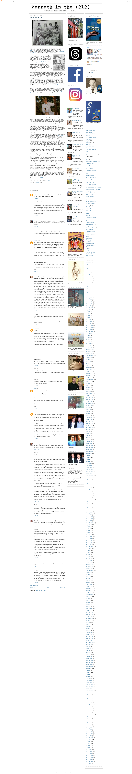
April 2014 (88, 556)
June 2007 (88, 720)
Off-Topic (88, 205)
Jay (34, 192)
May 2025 (88, 292)
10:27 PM (36, 501)
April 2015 (88, 532)
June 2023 (88, 337)
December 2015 (89, 517)
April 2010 (88, 652)
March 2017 (88, 487)
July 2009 (88, 670)
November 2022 (89, 351)
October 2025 (89, 282)
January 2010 (89, 658)
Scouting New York (90, 227)
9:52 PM (36, 438)
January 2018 (89, 467)
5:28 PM (36, 365)
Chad (35, 219)
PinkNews (88, 213)
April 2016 (88, 509)
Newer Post (32, 587)
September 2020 (89, 403)
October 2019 (89, 425)
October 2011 (89, 616)
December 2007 (89, 708)
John (35, 518)
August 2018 (89, 453)
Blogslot (88, 140)
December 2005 (89, 755)
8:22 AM (36, 557)
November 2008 (89, 686)
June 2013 (88, 576)
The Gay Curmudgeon (91, 170)
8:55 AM (36, 526)
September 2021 (89, 379)
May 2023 (88, 339)
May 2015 (88, 530)
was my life (60, 135)
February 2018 (89, 465)
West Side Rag (89, 255)
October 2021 (89, 377)
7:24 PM (36, 385)
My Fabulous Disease (91, 201)
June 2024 (88, 313)
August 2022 (89, 357)
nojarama (36, 274)
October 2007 (89, 712)
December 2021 (89, 373)
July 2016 (88, 503)
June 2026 (88, 266)
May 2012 (88, 602)
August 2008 (89, 692)
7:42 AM (36, 198)
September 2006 (89, 737)
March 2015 (88, 534)
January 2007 (89, 730)
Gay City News (89, 168)
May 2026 (88, 268)
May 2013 (88, 578)
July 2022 (88, 359)
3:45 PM (36, 356)
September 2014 (89, 546)
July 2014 (88, 550)
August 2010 (89, 644)
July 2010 (88, 646)
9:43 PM (36, 582)
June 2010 (88, 648)
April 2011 (88, 628)
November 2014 (89, 542)
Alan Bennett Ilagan (90, 130)
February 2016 (89, 513)
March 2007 (88, 726)
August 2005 (89, 763)
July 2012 (88, 598)
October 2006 (89, 735)
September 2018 (89, 451)
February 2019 (89, 441)
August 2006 (89, 739)
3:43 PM (36, 324)
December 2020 (89, 397)
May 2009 (88, 674)
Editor (35, 388)
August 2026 (89, 262)
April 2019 (88, 437)
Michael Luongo (89, 199)
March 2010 (88, 654)
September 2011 (89, 618)
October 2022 (89, 353)
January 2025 (89, 300)
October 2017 (89, 473)
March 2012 (88, 606)
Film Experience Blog (90, 165)
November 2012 (89, 590)
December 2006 (89, 732)
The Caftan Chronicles (91, 149)
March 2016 (88, 511)
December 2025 (89, 278)
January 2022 (89, 371)
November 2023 (89, 327)
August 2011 (88, 620)
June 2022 (88, 361)
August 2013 (89, 572)
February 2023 (89, 345)
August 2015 (89, 524)
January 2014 (89, 562)
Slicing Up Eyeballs (90, 234)
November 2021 (89, 375)
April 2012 (88, 604)
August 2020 (89, 405)
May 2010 (88, 650)
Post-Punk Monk (89, 219)
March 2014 (88, 558)
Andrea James (89, 132)
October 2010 (89, 640)
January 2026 (89, 276)
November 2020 (89, 399)
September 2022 (89, 355)
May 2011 (88, 626)
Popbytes (88, 215)
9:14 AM (36, 515)
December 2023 (89, 325)
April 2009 (88, 676)
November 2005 (89, 757)
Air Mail (87, 128)
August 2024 (89, 309)
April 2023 (88, 341)
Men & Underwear (90, 196)
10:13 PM (36, 449)
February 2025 (89, 298)
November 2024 (89, 304)
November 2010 (89, 638)
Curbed (87, 153)
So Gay (87, 236)
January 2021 (89, 395)
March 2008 (88, 702)
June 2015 (88, 528)
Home (48, 587)
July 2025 (88, 288)
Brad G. (35, 328)
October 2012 (89, 592)
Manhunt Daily (89, 192)
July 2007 (88, 718)
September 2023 (89, 331)
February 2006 (89, 751)
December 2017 (89, 469)
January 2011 (89, 634)
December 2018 (89, 445)
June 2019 (88, 433)
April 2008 (88, 700)
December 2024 (89, 302)
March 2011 (88, 630)
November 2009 (89, 662)
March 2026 (88, 272)
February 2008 (89, 704)
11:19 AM (36, 271)
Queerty (87, 220)
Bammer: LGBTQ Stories (91, 134)
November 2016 (89, 495)
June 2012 (88, 600)
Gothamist (88, 172)
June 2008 (88, 696)
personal (36, 182)
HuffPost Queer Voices (91, 177)
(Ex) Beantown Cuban (91, 137)
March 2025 (88, 296)
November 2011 (89, 614)
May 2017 (88, 483)
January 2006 (89, 753)
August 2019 (89, 429)
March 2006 (88, 749)
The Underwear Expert (91, 252)
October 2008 (89, 688)
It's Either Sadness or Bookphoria (93, 187)
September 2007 (89, 714)
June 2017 (88, 481)
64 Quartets (88, 233)
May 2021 (88, 387)
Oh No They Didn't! (90, 206)
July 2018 (88, 455)
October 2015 (89, 520)
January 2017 (89, 491)
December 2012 (89, 588)
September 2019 (89, 427)
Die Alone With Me (90, 158)
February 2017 (89, 489)
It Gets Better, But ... (36, 17)
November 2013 (89, 566)
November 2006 (89, 733)
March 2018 (88, 463)
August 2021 (89, 381)
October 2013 (89, 568)
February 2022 (89, 369)
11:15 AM (36, 259)
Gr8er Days (88, 173)
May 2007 (88, 722)
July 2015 (88, 526)
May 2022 (88, 363)
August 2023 (89, 333)
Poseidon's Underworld (91, 217)
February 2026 (89, 274)
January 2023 (89, 347)
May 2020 (88, 411)
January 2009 (89, 682)
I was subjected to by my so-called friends (39, 61)
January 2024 (89, 323)
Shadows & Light (89, 229)
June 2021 (88, 385)
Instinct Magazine (90, 186)
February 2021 (89, 393)
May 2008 (88, 698)
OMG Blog (88, 208)
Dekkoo (87, 154)
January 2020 (89, 419)
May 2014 (88, 554)
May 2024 (88, 315)
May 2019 (88, 435)
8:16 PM (36, 408)
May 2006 (88, 745)
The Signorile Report (90, 231)
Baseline (88, 135)
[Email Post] (40, 182)
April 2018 (88, 461)
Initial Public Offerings (91, 184)
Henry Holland (37, 412)
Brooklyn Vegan (89, 147)
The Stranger (89, 239)
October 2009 (89, 664)
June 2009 (88, 672)
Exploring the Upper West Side (93, 161)
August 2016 (89, 501)
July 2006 (88, 741)
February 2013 (89, 584)
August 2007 (89, 716)
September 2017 (89, 475)
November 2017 (89, 471)
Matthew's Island (89, 194)
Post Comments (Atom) (41, 590)
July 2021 (88, 383)
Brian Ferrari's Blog (90, 146)
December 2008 (89, 684)
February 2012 (89, 608)
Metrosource (88, 198)
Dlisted (87, 159)
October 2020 (89, 401)
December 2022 (89, 349)
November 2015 (89, 518)
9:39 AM (36, 215)
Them (87, 246)
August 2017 (89, 477)
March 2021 (88, 391)
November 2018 (89, 447)
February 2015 (89, 536)
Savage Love (89, 226)
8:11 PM (36, 566)
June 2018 (88, 457)
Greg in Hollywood (90, 175)
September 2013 (89, 570)
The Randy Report (90, 222)
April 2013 (88, 580)
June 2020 (88, 409)
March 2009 (88, 678)
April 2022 (88, 365)
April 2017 (88, 485)
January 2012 (89, 610)
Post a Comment (34, 585)
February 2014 (89, 560)
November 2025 (89, 280)
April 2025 (88, 294)
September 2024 (89, 307)
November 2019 (89, 423)
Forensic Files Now (90, 166)
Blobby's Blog (89, 139)
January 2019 (89, 443)
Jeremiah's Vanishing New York (93, 189)
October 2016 (89, 497)
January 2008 (89, 706)
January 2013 (89, 586)
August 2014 (89, 548)
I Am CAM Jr (36, 442)
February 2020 (89, 417)
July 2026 (88, 264)
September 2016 (89, 499)
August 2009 (89, 668)
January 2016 (89, 515)
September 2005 (89, 761)
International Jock (90, 182)
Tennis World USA (90, 243)
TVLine (87, 250)
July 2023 (88, 335)
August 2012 (89, 596)
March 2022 (88, 367)
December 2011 (89, 612)
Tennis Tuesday (75, 108)
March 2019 (88, 439)
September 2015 (89, 522)
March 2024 (88, 319)
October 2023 (89, 329)
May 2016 (88, 507)
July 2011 (88, 622)
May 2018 (88, 459)
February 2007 (89, 728)
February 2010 (89, 656)
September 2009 (89, 666)
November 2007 (89, 710)
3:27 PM (36, 310)
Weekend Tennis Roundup (77, 144)
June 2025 (88, 290)
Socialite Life (89, 238)
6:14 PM (36, 376)
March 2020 (88, 415)
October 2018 (89, 449)
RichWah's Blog (89, 224)
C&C (87, 151)
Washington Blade (90, 253)
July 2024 (88, 311)
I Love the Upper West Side (92, 179)
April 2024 (88, 317)
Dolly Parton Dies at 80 (77, 168)
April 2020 (88, 413)
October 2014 (89, 544)
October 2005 (89, 759)
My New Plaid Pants (90, 203)
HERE (41, 177)
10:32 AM (36, 226)
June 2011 (88, 624)
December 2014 (89, 540)
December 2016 (89, 493)
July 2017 (88, 479)
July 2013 (88, 574)
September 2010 (89, 642)
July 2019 (88, 431)
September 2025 (89, 284)
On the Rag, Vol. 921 (76, 120)
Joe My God (88, 191)
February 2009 (89, 680)
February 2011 (89, 632)
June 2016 (88, 505)
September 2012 (89, 594)
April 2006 (88, 747)
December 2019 (89, 421)
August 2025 (89, 286)
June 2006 (88, 743)
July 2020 (88, 407)
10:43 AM (36, 237)
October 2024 (89, 305)
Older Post (62, 587)
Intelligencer (88, 180)
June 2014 (88, 552)
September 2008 (89, 690)
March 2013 (88, 582)
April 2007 (88, 724)
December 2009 (89, 660)
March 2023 (88, 343)
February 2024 (89, 321)
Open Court (88, 210)
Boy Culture (88, 144)
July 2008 (88, 694)
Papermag (88, 212)
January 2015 (89, 538)
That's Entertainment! (90, 245)
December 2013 (89, 564)
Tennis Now (88, 241)
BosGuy (88, 142)
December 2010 (89, 636)
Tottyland (88, 248)
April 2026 (88, 270)
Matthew (35, 240)
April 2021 (88, 389)
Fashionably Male (90, 163)
